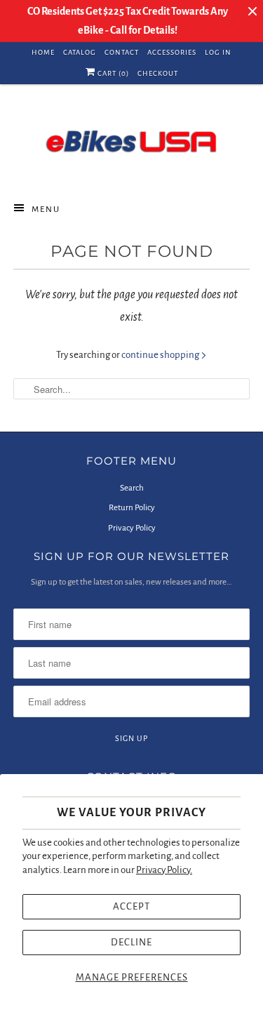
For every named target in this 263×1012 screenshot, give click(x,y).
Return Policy (132, 507)
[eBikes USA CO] (131, 141)
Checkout (157, 73)
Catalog (79, 52)
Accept (131, 906)
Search (132, 488)
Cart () (112, 73)
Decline (131, 942)
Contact (121, 52)
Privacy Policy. (164, 870)
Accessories (171, 52)
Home (43, 52)
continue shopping (161, 354)
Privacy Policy (132, 528)
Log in (218, 52)
